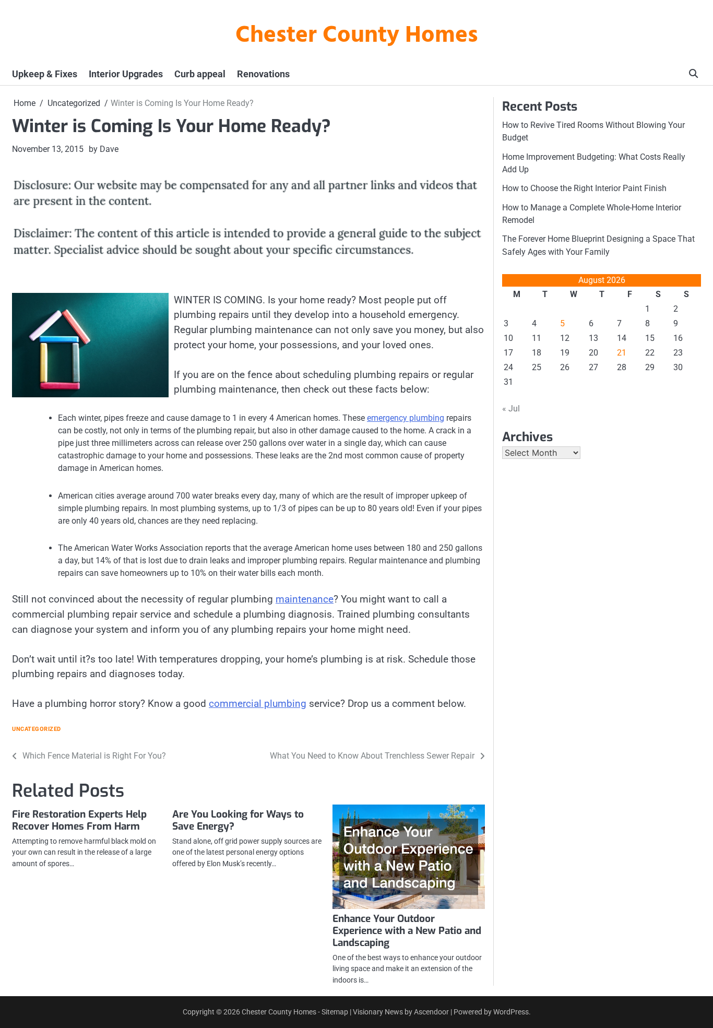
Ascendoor (431, 1012)
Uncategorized (36, 729)
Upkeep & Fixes (44, 73)
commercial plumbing (257, 704)
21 (621, 353)
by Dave (103, 149)
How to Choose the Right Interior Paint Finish (584, 188)
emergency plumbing (405, 418)
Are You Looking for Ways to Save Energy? (238, 820)
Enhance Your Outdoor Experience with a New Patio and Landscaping (406, 930)
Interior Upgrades (126, 73)
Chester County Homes (356, 36)
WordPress (511, 1012)
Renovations (263, 73)
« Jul (511, 408)
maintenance (305, 599)
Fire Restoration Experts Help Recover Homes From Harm (79, 820)
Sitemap (335, 1012)
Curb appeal (199, 73)
